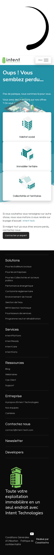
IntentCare (11, 346)
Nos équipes (12, 408)
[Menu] (43, 60)
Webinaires (11, 374)
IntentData (11, 352)
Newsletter (14, 441)
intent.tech (29, 221)
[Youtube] (32, 534)
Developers (14, 452)
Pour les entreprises (15, 272)
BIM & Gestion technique (18, 308)
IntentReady (12, 341)
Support (9, 385)
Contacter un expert (16, 235)
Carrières (10, 413)
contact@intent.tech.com (19, 430)
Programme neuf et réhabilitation (23, 319)
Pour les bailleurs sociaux (18, 266)
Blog (7, 369)
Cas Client (10, 380)
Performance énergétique (19, 286)
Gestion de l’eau (14, 302)
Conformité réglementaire (19, 291)
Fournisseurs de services (18, 313)
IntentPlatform (13, 335)
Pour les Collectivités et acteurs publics (22, 279)
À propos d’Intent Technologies (22, 402)
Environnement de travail (18, 297)
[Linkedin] (21, 534)
